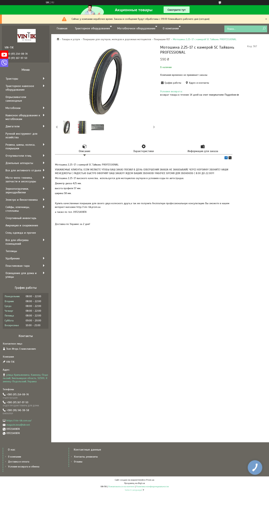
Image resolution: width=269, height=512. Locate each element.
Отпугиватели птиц (18, 156)
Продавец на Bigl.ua (134, 483)
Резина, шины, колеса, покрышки (20, 146)
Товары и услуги (71, 39)
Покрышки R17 (162, 39)
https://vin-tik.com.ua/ (19, 420)
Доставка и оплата (18, 461)
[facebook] (226, 158)
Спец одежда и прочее (20, 233)
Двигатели (12, 126)
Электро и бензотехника (21, 200)
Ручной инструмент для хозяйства (21, 135)
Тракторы (11, 79)
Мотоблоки (12, 108)
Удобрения (12, 258)
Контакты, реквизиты (86, 456)
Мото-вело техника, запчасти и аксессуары (20, 179)
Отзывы (78, 461)
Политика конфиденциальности (152, 486)
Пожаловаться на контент (121, 486)
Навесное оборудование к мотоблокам (22, 117)
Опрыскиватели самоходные (15, 99)
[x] (230, 158)
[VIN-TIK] (26, 35)
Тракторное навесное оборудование (19, 88)
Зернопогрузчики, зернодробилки (17, 190)
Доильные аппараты (19, 163)
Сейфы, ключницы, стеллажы (17, 209)
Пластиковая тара (17, 266)
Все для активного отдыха (23, 170)
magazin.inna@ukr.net (18, 424)
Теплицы (11, 251)
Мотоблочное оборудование (136, 28)
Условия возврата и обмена (23, 466)
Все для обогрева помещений (17, 242)
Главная (62, 28)
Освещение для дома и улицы (21, 275)
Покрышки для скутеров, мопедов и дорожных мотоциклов (117, 39)
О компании (171, 28)
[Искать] (264, 28)
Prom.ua (150, 480)
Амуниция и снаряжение (21, 225)
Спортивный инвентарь (20, 218)
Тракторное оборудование (92, 28)
